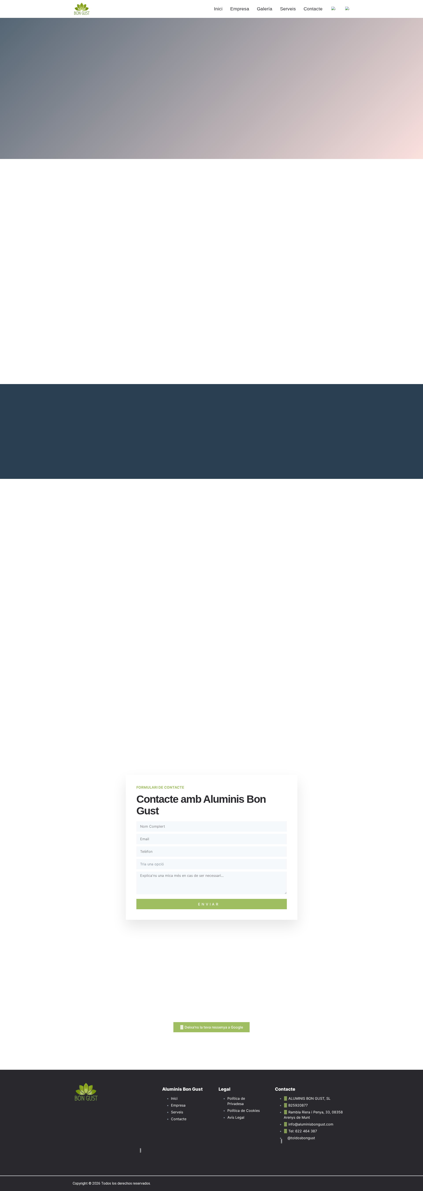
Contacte (313, 8)
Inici (218, 8)
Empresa (239, 8)
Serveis (288, 8)
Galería (264, 8)
